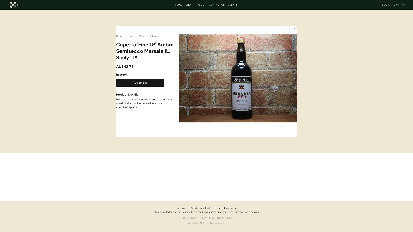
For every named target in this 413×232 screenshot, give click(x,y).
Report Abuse (224, 218)
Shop (189, 5)
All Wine (155, 36)
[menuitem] (290, 28)
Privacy (193, 218)
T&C (183, 218)
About (202, 5)
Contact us (217, 5)
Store (131, 36)
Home (178, 5)
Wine (142, 36)
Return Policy (207, 218)
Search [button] (387, 5)
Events (233, 5)
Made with (206, 223)
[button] (13, 5)
